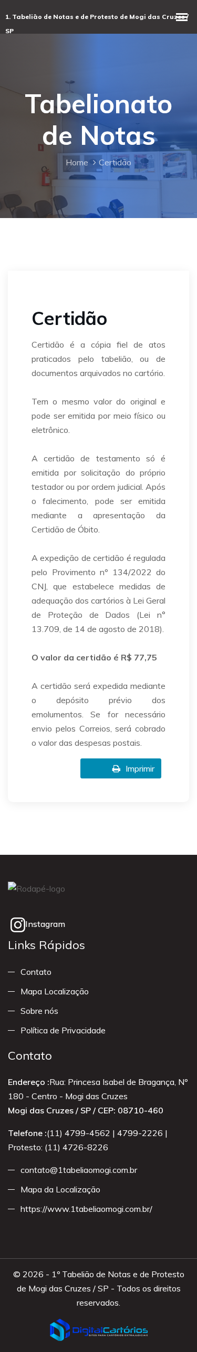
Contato (35, 971)
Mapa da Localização (60, 1189)
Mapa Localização (54, 991)
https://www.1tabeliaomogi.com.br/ (86, 1208)
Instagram (45, 924)
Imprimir (140, 768)
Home (77, 162)
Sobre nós (39, 1010)
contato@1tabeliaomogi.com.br (78, 1170)
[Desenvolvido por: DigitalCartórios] (98, 1329)
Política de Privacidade (63, 1030)
